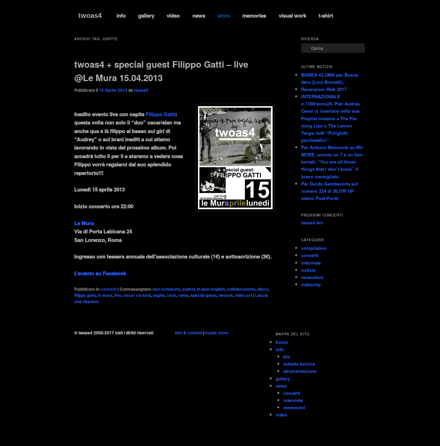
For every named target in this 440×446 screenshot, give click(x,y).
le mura (105, 295)
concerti (108, 289)
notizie (308, 270)
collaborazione (241, 289)
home (282, 342)
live (117, 295)
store (224, 15)
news (198, 15)
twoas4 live (312, 223)
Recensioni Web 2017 (323, 89)
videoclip (311, 284)
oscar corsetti (137, 295)
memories (254, 15)
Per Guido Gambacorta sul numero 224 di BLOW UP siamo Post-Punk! (329, 190)
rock (171, 295)
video (173, 15)
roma (183, 295)
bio (286, 356)
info (121, 15)
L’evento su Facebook (100, 273)
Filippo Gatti (160, 114)
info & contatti (188, 333)
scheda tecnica (299, 363)
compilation (314, 248)
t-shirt (326, 15)
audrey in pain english (203, 289)
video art (243, 295)
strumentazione (299, 371)
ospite (159, 295)
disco (262, 289)
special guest (203, 295)
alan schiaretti (166, 289)
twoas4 (90, 15)
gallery (146, 15)
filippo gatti (85, 295)
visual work (292, 15)
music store (217, 333)
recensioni (312, 277)
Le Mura (84, 223)
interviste (311, 262)
